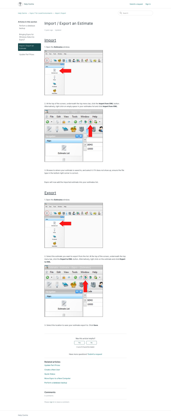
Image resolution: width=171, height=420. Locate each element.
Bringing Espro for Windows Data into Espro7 (26, 37)
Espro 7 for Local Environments (41, 13)
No (91, 343)
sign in (52, 402)
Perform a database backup (27, 27)
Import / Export (60, 13)
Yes (79, 343)
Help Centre (22, 13)
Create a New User (52, 370)
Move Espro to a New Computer (57, 378)
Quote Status (49, 374)
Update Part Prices (26, 54)
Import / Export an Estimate (26, 47)
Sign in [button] (148, 4)
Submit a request (136, 4)
